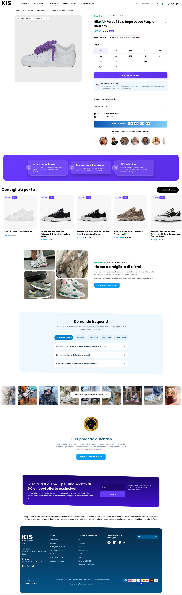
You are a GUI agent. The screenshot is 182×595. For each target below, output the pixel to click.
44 (130, 61)
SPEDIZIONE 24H (87, 4)
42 (160, 56)
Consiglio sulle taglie (57, 547)
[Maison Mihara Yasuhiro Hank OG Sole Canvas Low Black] (94, 212)
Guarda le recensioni (107, 285)
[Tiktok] (33, 566)
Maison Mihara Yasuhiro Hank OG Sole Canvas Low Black (93, 233)
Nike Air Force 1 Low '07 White (18, 232)
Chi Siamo (54, 540)
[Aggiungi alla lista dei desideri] (165, 21)
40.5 (130, 56)
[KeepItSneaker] (6, 4)
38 (145, 51)
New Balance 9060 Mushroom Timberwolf (128, 233)
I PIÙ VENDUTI (39, 4)
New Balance (83, 550)
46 (115, 67)
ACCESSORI (53, 4)
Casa (17, 10)
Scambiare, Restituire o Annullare (82, 584)
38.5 (160, 51)
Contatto (53, 554)
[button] (163, 3)
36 (101, 51)
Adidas (80, 554)
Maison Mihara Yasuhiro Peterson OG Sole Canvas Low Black (55, 234)
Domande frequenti (57, 550)
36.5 (115, 51)
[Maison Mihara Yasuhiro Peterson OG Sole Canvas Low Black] (57, 212)
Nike (79, 540)
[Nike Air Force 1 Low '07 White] (20, 212)
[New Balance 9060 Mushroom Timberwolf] (130, 212)
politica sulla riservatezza (82, 580)
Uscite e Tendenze (57, 561)
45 (160, 61)
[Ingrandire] (77, 19)
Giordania (82, 543)
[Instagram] (28, 566)
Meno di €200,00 (84, 561)
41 (145, 56)
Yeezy (80, 557)
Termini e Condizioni (63, 580)
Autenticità (54, 543)
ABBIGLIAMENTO (69, 4)
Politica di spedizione (101, 580)
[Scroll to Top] (177, 583)
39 (101, 56)
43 (115, 61)
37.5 (130, 51)
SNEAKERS (25, 4)
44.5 (145, 61)
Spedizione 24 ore (56, 557)
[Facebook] (23, 566)
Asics (80, 547)
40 (115, 56)
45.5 (100, 67)
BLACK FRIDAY (28, 10)
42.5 (100, 61)
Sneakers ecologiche (86, 565)
